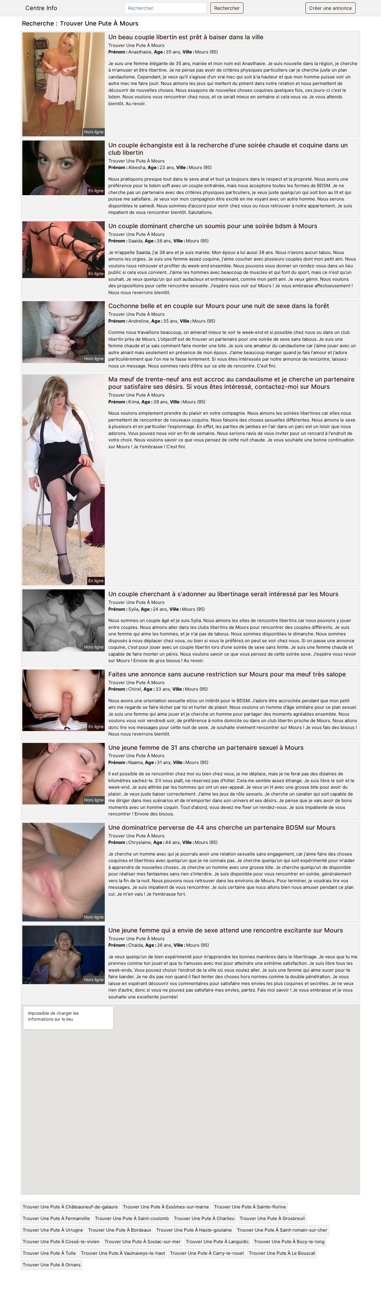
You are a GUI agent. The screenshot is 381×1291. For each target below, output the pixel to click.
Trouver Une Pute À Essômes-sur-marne (166, 1207)
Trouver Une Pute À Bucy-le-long (289, 1241)
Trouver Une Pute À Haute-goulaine (194, 1230)
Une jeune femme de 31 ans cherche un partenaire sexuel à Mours (206, 747)
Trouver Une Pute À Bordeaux (119, 1230)
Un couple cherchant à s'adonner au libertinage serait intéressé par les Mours (223, 594)
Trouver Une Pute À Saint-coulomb (132, 1218)
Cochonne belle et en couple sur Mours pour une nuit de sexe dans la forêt (218, 306)
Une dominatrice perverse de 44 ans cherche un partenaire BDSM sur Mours (221, 827)
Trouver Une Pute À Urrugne (53, 1230)
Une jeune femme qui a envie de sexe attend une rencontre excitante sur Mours (225, 930)
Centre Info (41, 8)
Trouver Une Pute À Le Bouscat (282, 1253)
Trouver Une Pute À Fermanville (56, 1218)
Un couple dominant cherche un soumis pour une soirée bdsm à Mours (212, 226)
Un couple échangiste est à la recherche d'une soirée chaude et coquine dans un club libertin (228, 148)
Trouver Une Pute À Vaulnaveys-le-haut (123, 1253)
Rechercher (227, 8)
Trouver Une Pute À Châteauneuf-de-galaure (70, 1207)
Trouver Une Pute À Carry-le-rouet (207, 1253)
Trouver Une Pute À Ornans (52, 1265)
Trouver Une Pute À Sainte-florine (250, 1207)
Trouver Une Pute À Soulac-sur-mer (142, 1241)
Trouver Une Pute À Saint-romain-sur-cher (282, 1230)
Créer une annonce (330, 8)
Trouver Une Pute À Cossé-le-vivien (61, 1241)
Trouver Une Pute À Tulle (49, 1253)
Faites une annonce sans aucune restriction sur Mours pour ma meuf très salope (227, 674)
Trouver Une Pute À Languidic (217, 1241)
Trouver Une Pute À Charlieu (204, 1218)
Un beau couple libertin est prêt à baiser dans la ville (185, 37)
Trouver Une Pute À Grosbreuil (272, 1218)
